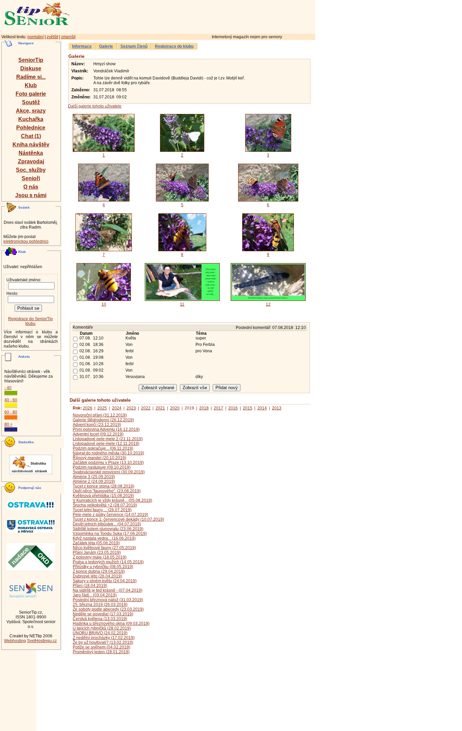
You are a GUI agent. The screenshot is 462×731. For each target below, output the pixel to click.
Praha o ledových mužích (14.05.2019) (108, 562)
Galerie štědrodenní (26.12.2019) (103, 420)
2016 (233, 408)
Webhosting (15, 640)
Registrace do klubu (174, 46)
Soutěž (31, 102)
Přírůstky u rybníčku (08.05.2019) (103, 566)
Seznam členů (133, 46)
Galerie (106, 46)
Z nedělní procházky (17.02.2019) (104, 637)
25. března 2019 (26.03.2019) (100, 604)
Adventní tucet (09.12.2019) (98, 434)
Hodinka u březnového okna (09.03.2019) (111, 623)
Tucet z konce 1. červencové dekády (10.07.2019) (118, 519)
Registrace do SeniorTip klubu (30, 321)
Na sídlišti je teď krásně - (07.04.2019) (107, 590)
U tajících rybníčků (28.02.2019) (102, 628)
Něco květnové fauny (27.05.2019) (104, 547)
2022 (146, 408)
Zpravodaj (31, 161)
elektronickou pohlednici (25, 241)
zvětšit (52, 36)
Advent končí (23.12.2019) (97, 424)
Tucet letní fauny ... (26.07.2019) (102, 510)
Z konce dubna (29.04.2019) (99, 571)
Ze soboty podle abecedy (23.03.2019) (108, 609)
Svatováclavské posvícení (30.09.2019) (109, 472)
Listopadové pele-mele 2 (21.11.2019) (108, 439)
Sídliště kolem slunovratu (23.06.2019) (108, 528)
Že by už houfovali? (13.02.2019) (103, 642)
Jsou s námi (30, 195)
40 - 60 (10, 400)
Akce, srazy (31, 111)
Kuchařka (30, 119)
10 (103, 304)
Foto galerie (31, 94)
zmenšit (68, 36)
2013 (276, 408)
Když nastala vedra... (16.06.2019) (104, 538)
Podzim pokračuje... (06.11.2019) (103, 448)
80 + (8, 424)
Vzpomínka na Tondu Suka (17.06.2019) (110, 533)
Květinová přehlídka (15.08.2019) (103, 495)
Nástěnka (31, 153)
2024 (116, 408)
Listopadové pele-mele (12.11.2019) (106, 443)
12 (268, 304)
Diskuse (30, 68)
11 (182, 304)
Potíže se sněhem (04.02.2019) (101, 647)
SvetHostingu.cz (42, 640)
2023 (131, 408)
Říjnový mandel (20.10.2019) (99, 457)
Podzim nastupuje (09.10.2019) (102, 467)
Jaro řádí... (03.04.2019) (95, 595)
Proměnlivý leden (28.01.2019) (101, 652)
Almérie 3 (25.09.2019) (94, 476)
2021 (160, 408)
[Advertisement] (221, 16)
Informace (82, 46)
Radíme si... (31, 77)
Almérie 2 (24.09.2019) (94, 481)
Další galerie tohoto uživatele (94, 106)
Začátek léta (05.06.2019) (96, 543)
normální (35, 36)
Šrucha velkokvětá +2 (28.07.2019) (105, 505)
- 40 (7, 387)
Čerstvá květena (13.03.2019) (100, 618)
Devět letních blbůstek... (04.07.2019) (107, 524)
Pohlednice (30, 128)
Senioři (31, 178)
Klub (31, 85)
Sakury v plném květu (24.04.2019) (105, 581)
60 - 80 (10, 412)
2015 (247, 408)
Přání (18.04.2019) (90, 585)
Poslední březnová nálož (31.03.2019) (108, 599)
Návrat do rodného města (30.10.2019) (108, 453)
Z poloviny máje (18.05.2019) (99, 557)
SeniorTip (30, 60)
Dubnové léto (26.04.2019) (97, 576)
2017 (218, 408)
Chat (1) (31, 136)
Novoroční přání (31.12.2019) (100, 415)
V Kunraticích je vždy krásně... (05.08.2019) (112, 500)
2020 (175, 408)
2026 (87, 408)
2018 (204, 408)
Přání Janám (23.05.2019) (97, 552)
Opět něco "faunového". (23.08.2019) (107, 491)
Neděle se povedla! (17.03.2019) (103, 614)
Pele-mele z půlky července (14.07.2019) (110, 514)
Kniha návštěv (31, 144)
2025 (102, 408)
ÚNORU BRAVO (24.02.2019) (100, 633)
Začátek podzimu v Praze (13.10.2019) (108, 462)
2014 (262, 408)
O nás (30, 187)
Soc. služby (31, 170)
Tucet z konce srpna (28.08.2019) (103, 486)
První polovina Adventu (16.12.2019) (106, 429)
